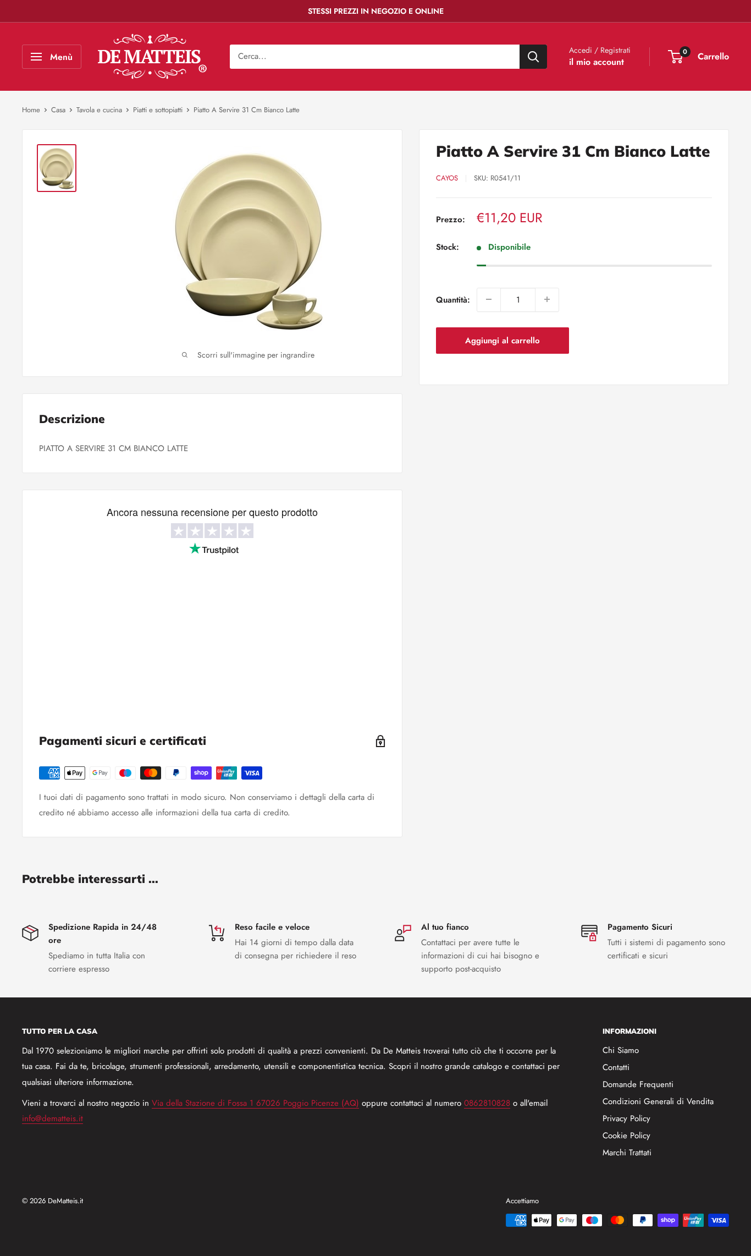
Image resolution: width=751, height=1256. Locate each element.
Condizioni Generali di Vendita (658, 1101)
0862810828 (487, 1103)
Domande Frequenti (638, 1084)
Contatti (616, 1067)
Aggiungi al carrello (502, 340)
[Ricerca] (533, 57)
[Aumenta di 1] (547, 299)
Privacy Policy (626, 1118)
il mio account (596, 62)
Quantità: (453, 299)
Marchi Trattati (627, 1153)
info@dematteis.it (52, 1118)
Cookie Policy (626, 1135)
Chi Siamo (621, 1050)
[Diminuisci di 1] (488, 299)
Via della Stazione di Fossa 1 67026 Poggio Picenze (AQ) (255, 1103)
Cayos (447, 178)
